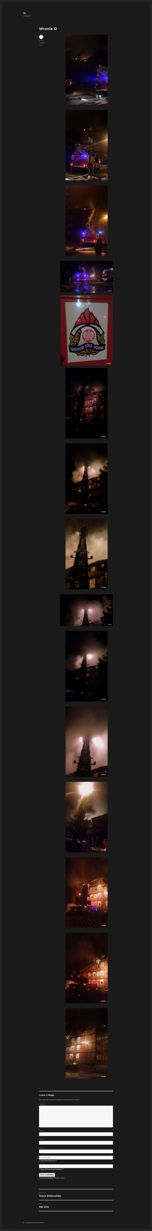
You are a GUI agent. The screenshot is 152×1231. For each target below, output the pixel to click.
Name (41, 1131)
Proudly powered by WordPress (35, 1222)
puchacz (41, 40)
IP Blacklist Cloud (58, 1178)
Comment (42, 1104)
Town (40, 45)
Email (41, 1139)
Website (42, 1148)
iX (24, 13)
